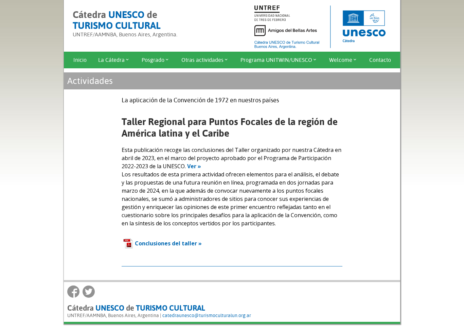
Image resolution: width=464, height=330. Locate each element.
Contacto (380, 60)
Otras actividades (202, 60)
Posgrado (153, 60)
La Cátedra (111, 60)
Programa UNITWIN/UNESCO (276, 60)
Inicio (80, 60)
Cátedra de (117, 20)
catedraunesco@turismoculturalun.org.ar (206, 315)
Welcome (340, 60)
